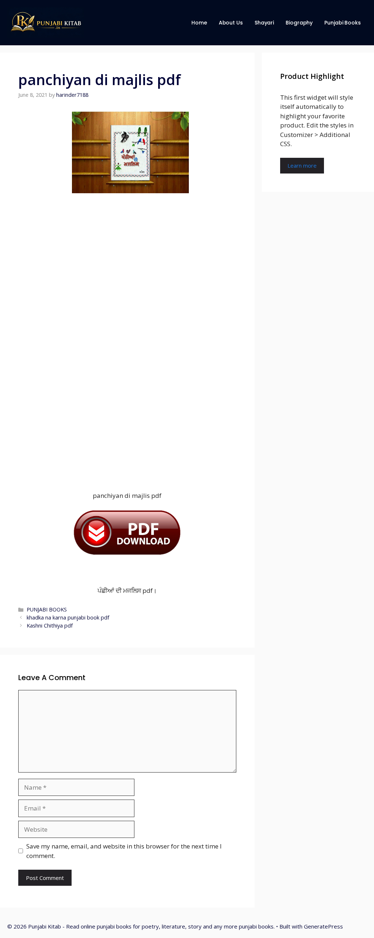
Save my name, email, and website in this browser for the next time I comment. (124, 851)
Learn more (302, 165)
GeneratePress (323, 926)
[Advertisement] (127, 339)
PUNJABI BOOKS (47, 609)
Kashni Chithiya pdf (50, 625)
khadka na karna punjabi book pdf (68, 617)
